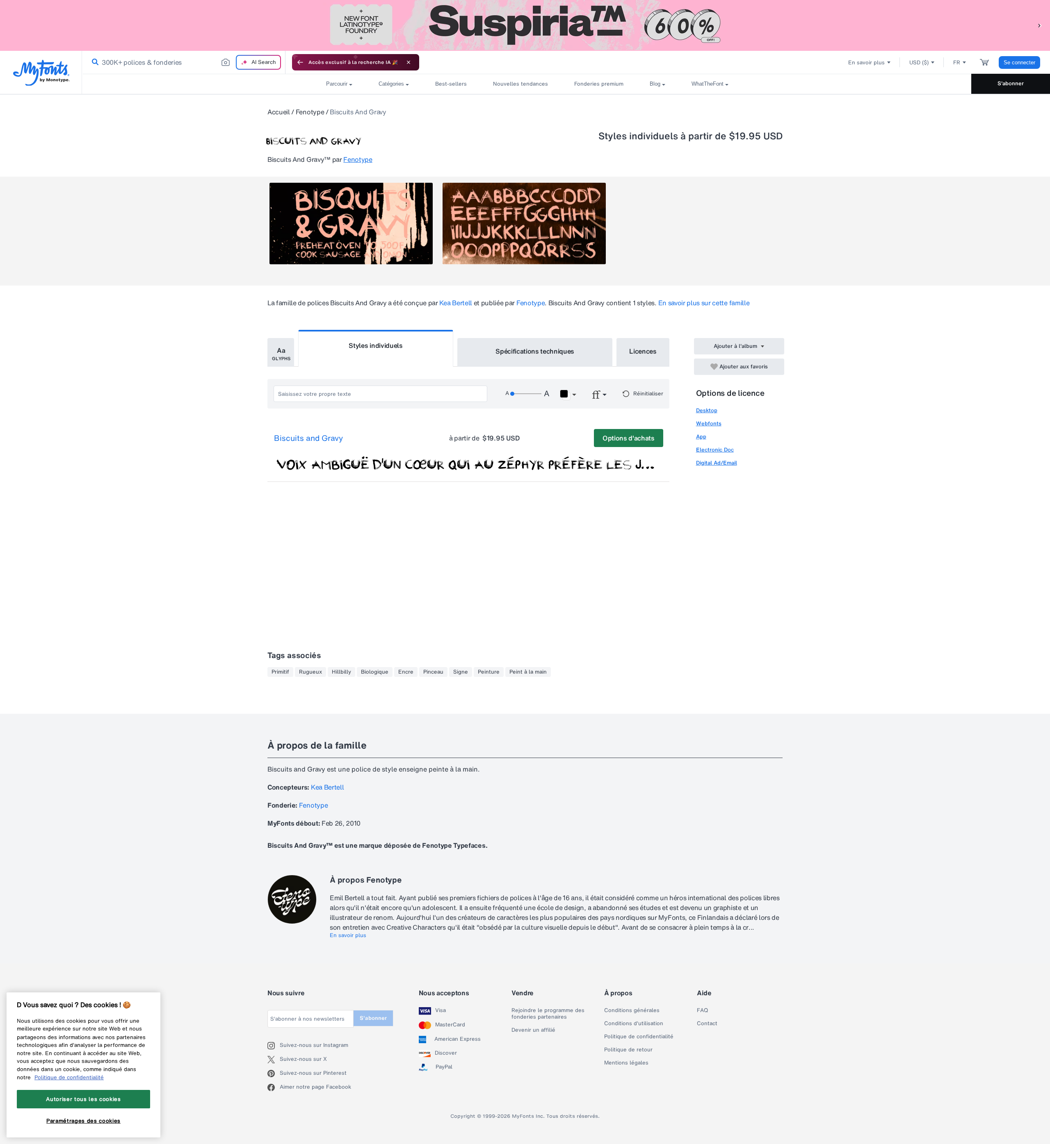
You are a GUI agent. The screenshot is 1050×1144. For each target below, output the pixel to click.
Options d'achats (629, 438)
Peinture (489, 672)
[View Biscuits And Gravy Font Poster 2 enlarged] (524, 223)
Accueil (278, 112)
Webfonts (708, 423)
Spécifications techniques (534, 351)
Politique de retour (628, 1049)
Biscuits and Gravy (308, 438)
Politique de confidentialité (638, 1036)
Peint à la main (528, 672)
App (701, 436)
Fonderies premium (598, 84)
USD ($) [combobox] (919, 62)
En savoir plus (348, 935)
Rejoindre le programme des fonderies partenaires (547, 1013)
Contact (707, 1023)
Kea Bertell (455, 303)
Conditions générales (632, 1010)
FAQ (702, 1010)
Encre (405, 672)
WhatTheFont (708, 84)
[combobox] (183, 62)
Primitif (280, 672)
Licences (642, 351)
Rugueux (310, 672)
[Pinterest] (273, 1073)
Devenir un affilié (533, 1030)
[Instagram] (273, 1045)
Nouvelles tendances (520, 84)
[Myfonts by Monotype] (41, 73)
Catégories (391, 84)
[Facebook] (273, 1087)
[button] (1039, 25)
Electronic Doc (715, 450)
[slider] (525, 393)
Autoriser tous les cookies (83, 1099)
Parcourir (336, 84)
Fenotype (310, 112)
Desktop (706, 410)
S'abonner (1011, 83)
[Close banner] (408, 62)
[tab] (280, 352)
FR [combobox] (956, 62)
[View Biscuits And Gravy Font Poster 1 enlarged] (351, 223)
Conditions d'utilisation (633, 1023)
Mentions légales (626, 1063)
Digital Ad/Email (716, 463)
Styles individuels (375, 345)
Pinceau (433, 672)
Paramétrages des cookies (83, 1121)
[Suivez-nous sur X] (273, 1059)
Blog (655, 84)
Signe (460, 672)
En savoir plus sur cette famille (704, 303)
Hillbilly (341, 672)
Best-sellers (451, 84)
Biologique (374, 672)
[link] (93, 62)
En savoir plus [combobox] (866, 62)
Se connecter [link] (1019, 62)
